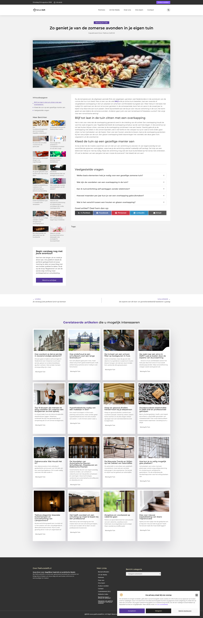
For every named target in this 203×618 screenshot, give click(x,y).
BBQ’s (117, 101)
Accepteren (132, 611)
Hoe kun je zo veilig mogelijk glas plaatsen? (152, 462)
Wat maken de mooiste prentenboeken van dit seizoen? (57, 187)
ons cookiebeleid (162, 604)
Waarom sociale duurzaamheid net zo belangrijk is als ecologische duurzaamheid (57, 237)
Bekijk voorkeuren (185, 611)
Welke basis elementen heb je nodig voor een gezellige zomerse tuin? (121, 175)
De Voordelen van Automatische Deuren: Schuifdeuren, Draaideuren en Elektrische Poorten (83, 464)
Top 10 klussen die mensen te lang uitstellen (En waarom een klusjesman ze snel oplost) (49, 409)
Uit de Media (102, 574)
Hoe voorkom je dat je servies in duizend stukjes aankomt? (48, 355)
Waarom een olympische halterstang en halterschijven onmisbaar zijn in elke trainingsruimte (57, 204)
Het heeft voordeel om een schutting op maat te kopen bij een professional (84, 517)
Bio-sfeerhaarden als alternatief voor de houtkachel (39, 235)
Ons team (139, 10)
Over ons (127, 10)
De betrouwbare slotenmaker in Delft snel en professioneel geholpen (152, 409)
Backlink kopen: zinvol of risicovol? (104, 597)
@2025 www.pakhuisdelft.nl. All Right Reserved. (101, 614)
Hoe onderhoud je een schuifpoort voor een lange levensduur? (82, 356)
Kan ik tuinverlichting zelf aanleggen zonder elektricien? (121, 189)
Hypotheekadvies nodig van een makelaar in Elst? (83, 409)
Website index (103, 594)
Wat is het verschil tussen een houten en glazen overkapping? (121, 202)
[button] (197, 595)
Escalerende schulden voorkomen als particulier (40, 144)
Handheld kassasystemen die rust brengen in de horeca (57, 173)
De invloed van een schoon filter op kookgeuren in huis (117, 355)
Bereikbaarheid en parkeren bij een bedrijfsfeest (56, 160)
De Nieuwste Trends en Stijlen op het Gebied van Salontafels (118, 462)
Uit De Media (114, 10)
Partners (101, 10)
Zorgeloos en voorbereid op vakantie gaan (117, 516)
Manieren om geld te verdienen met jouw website (105, 602)
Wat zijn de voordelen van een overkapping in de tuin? (121, 182)
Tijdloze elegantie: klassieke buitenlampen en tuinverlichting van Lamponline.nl (47, 517)
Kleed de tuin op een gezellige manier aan (50, 107)
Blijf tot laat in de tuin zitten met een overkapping (47, 103)
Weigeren (158, 611)
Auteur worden (103, 586)
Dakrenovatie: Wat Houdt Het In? (48, 462)
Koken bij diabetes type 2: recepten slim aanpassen (40, 202)
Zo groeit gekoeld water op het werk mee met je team (40, 173)
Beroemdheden (103, 572)
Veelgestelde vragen (41, 110)
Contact (150, 10)
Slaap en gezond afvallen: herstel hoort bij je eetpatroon (118, 409)
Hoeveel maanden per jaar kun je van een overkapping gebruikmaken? (121, 196)
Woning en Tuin (101, 23)
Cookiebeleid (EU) (104, 591)
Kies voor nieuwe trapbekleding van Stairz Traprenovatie (150, 517)
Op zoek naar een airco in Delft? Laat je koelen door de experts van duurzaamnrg (152, 356)
